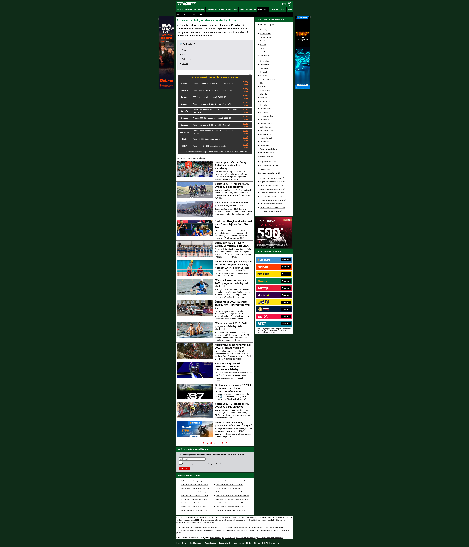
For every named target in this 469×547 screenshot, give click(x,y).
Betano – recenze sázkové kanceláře (272, 185)
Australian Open (265, 90)
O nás (178, 543)
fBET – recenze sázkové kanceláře (271, 211)
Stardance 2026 (265, 169)
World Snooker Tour (266, 131)
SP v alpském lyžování (267, 116)
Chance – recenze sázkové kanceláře (272, 193)
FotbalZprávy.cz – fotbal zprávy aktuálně (194, 484)
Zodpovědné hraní (277, 520)
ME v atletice (264, 41)
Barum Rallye (264, 52)
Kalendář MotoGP (265, 109)
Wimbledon (263, 98)
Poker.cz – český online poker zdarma (193, 507)
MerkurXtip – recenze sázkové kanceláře (273, 200)
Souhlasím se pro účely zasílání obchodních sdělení (209, 464)
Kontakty (184, 543)
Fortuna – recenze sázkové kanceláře (272, 178)
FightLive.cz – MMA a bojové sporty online (195, 481)
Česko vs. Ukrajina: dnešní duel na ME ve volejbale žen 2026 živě (233, 224)
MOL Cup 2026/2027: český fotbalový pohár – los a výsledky (230, 165)
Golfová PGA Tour (265, 134)
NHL (261, 83)
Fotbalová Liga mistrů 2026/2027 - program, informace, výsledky (227, 366)
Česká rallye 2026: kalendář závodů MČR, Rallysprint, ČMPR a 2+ (233, 304)
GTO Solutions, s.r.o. (272, 543)
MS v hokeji (263, 76)
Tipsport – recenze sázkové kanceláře (272, 182)
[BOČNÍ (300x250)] (273, 247)
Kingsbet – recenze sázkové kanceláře (272, 207)
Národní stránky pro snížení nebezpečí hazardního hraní (264, 538)
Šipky (201, 14)
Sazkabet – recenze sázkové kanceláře (273, 189)
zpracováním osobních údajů (201, 464)
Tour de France (265, 101)
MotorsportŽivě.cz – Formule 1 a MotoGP (194, 495)
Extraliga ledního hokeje (268, 79)
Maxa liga (263, 87)
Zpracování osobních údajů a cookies (231, 543)
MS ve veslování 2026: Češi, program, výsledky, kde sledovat (231, 326)
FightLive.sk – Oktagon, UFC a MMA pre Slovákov (232, 495)
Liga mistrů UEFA (265, 33)
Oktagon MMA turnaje (267, 153)
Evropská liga (264, 61)
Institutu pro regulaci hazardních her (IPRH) (235, 520)
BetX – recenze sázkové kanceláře (271, 204)
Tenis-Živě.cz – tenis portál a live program (195, 492)
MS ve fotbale (264, 68)
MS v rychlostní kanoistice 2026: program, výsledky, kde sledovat (232, 283)
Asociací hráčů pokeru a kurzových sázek (200, 523)
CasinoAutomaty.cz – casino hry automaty (229, 484)
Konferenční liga (265, 65)
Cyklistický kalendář (266, 123)
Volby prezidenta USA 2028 (269, 165)
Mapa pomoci (240, 538)
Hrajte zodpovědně (182, 528)
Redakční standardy (196, 543)
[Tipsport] (302, 89)
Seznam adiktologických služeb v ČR (222, 538)
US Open (263, 44)
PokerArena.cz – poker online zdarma (193, 503)
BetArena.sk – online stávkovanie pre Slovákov (231, 492)
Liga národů (264, 72)
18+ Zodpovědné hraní (253, 543)
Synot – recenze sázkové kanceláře (271, 196)
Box (178, 14)
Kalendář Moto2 (265, 142)
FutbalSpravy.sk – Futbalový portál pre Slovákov (231, 503)
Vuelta (262, 48)
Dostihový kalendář (266, 138)
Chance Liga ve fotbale (267, 30)
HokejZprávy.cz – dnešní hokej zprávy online (196, 488)
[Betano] (166, 89)
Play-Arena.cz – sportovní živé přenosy (194, 499)
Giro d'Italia (263, 105)
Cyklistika (193, 14)
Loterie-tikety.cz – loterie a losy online (228, 488)
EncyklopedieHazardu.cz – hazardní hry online (231, 481)
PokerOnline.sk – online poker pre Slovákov (230, 510)
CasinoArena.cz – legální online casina (194, 510)
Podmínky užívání (211, 543)
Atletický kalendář (265, 127)
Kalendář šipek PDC (266, 120)
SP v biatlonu (264, 112)
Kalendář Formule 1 (266, 37)
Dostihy (184, 14)
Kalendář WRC (265, 145)
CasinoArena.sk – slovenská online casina (230, 507)
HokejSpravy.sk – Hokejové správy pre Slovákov (232, 499)
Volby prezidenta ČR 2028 (268, 162)
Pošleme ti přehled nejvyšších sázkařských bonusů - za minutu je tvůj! (211, 455)
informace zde (219, 530)
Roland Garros (264, 94)
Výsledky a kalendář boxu (268, 149)
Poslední (227, 442)
